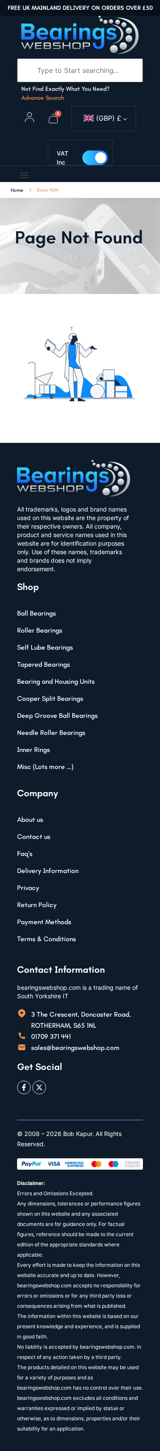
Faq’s (24, 854)
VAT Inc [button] (62, 158)
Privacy (28, 888)
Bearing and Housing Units (56, 681)
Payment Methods (44, 922)
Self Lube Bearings (45, 647)
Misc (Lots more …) (45, 767)
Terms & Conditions (46, 939)
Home (17, 190)
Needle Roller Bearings (51, 732)
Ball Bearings (36, 613)
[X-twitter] (39, 1087)
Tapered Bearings (43, 664)
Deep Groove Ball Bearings (57, 715)
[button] (24, 175)
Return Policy (37, 905)
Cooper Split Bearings (50, 698)
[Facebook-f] (24, 1087)
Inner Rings (33, 750)
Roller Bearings (39, 630)
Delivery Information (48, 871)
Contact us (33, 836)
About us (30, 819)
